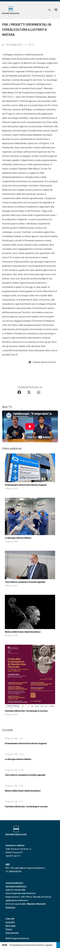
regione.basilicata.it (14, 883)
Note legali (10, 925)
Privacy (9, 929)
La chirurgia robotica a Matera (18, 538)
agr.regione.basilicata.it (16, 886)
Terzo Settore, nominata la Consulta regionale (25, 582)
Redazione (10, 907)
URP (8, 864)
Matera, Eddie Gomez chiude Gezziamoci (22, 632)
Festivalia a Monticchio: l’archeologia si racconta (26, 711)
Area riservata (12, 933)
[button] (55, 9)
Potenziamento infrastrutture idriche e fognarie (26, 485)
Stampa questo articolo (44, 362)
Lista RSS (10, 922)
